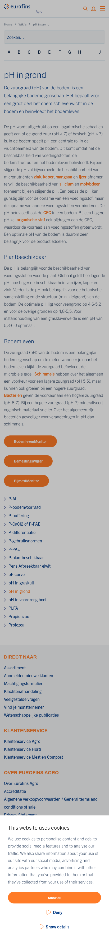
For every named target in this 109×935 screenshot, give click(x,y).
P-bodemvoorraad (24, 507)
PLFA (13, 607)
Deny (57, 912)
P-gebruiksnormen (25, 540)
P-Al (12, 498)
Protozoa (16, 624)
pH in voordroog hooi (27, 599)
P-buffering (18, 515)
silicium (67, 183)
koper (48, 176)
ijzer (83, 176)
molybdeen (90, 183)
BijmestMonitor (26, 480)
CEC (47, 212)
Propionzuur (19, 616)
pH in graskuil (21, 582)
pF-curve (16, 574)
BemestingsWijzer (28, 461)
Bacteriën (13, 395)
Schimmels (44, 373)
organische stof (31, 219)
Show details (57, 926)
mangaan (64, 176)
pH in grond (19, 591)
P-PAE (14, 549)
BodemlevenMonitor (30, 441)
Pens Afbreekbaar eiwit (29, 565)
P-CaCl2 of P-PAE (24, 523)
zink (37, 176)
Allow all (54, 897)
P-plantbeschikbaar (26, 557)
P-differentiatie (21, 532)
